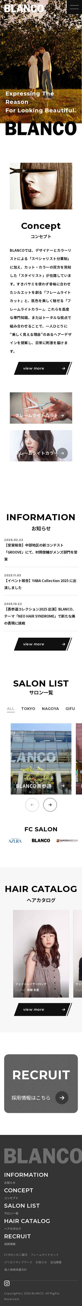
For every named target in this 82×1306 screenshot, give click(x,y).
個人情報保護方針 (15, 1269)
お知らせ (41, 1262)
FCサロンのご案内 (15, 1255)
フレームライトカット (45, 1255)
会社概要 (56, 1262)
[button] (50, 805)
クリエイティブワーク (18, 1262)
